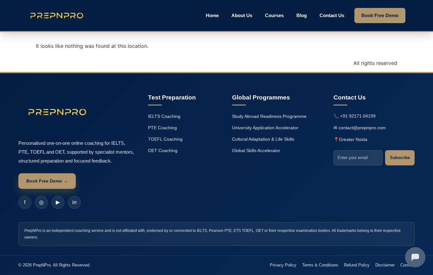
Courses (274, 15)
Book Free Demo (379, 15)
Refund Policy (357, 265)
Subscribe (400, 157)
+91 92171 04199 (358, 115)
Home (212, 15)
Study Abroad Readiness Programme (269, 116)
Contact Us (332, 15)
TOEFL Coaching (165, 139)
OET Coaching (163, 150)
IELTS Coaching (164, 116)
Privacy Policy (283, 265)
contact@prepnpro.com (362, 127)
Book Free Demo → (47, 180)
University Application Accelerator (265, 127)
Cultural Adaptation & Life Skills (263, 139)
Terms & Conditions (320, 265)
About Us (241, 15)
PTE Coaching (162, 127)
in (74, 202)
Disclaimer (385, 265)
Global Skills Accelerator (256, 150)
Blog (301, 15)
